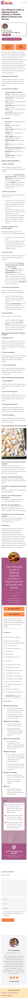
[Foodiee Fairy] (7, 2)
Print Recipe (20, 47)
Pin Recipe (15, 614)
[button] (22, 2)
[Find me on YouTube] (11, 977)
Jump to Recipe (8, 47)
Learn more (14, 981)
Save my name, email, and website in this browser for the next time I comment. (14, 913)
